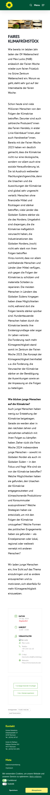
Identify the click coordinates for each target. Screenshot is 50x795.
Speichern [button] (13, 790)
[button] (4, 780)
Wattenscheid (15, 713)
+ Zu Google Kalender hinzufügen (25, 686)
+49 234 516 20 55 (28, 650)
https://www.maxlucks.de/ (31, 663)
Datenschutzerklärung (13, 765)
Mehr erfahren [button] (35, 777)
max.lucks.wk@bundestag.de (32, 657)
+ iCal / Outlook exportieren (25, 693)
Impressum (9, 768)
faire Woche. (24, 710)
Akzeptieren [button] (37, 790)
